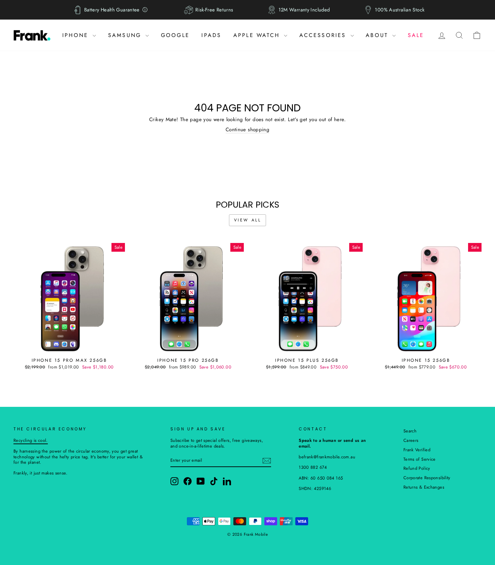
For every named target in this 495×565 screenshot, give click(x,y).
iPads (211, 35)
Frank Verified (416, 450)
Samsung (126, 35)
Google (175, 35)
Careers (411, 440)
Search (410, 431)
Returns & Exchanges (423, 487)
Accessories (324, 35)
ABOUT (378, 35)
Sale (416, 35)
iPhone (76, 35)
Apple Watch (257, 35)
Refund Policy (416, 468)
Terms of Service (419, 459)
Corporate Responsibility (427, 477)
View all (247, 220)
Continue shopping (247, 130)
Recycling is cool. (30, 440)
